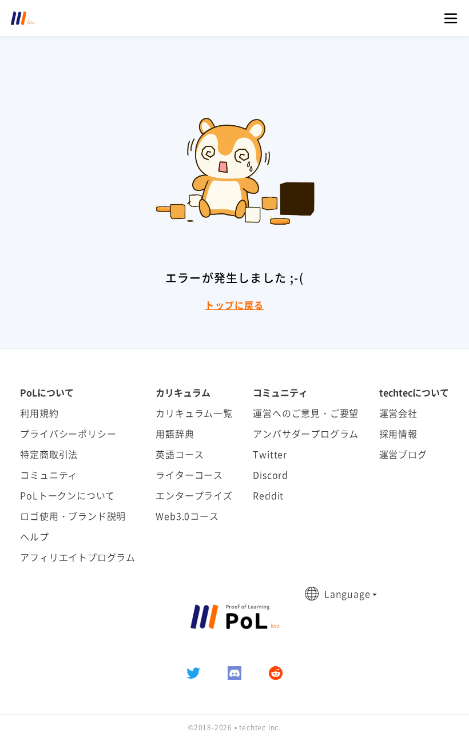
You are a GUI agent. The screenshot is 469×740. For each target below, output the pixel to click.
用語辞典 (175, 433)
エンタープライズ (194, 495)
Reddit (268, 495)
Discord (270, 475)
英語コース (180, 454)
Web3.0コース (187, 516)
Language (347, 593)
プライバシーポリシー (68, 433)
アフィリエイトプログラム (78, 557)
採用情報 (398, 433)
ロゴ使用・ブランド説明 (73, 516)
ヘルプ (34, 536)
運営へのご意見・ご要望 (306, 413)
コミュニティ (49, 475)
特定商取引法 (49, 454)
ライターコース (189, 475)
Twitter (270, 454)
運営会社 (398, 413)
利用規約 (39, 413)
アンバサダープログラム (306, 433)
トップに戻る (234, 305)
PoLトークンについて (67, 495)
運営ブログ (403, 454)
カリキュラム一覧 (194, 413)
